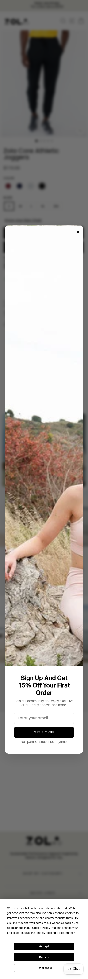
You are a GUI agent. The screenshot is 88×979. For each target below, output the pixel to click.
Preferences (44, 968)
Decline (44, 957)
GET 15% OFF (44, 732)
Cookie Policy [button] (41, 928)
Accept (44, 946)
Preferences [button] (65, 933)
